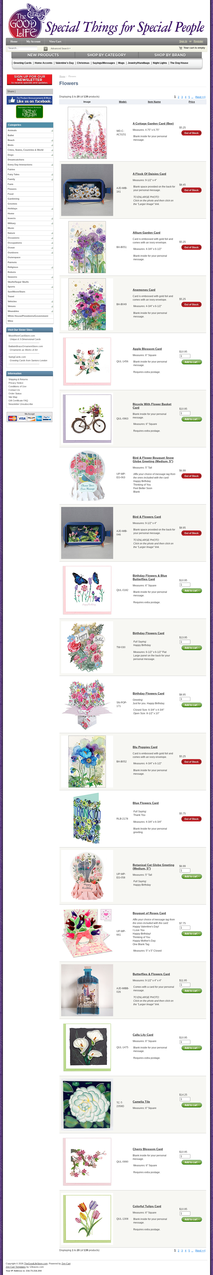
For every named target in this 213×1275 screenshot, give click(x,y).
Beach (11, 140)
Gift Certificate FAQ (18, 400)
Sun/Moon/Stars (16, 291)
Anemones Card (144, 289)
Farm (10, 184)
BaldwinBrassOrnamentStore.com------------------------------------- (26, 350)
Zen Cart (66, 1263)
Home (13, 41)
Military (12, 223)
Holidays (12, 208)
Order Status (15, 393)
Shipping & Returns (18, 379)
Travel (11, 296)
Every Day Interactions (20, 164)
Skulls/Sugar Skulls (18, 282)
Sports (11, 286)
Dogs (11, 155)
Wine (10, 321)
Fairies (11, 169)
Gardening (13, 198)
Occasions (13, 238)
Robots (12, 272)
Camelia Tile (141, 1101)
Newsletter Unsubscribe (21, 404)
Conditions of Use (17, 386)
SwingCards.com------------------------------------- (28, 360)
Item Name (154, 102)
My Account (33, 41)
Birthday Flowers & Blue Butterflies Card (150, 577)
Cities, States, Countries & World (25, 150)
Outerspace (14, 257)
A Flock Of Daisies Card (149, 173)
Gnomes (12, 203)
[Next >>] (200, 97)
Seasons (12, 277)
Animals (12, 130)
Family (11, 179)
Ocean (11, 247)
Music (11, 228)
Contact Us (14, 390)
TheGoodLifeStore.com (36, 1263)
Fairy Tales (13, 174)
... (192, 97)
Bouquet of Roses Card (149, 913)
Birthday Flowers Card (148, 633)
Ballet (11, 135)
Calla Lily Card (143, 1034)
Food (11, 194)
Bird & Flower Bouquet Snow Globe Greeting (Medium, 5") (153, 459)
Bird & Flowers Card (147, 516)
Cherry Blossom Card (148, 1149)
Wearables (13, 311)
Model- (123, 102)
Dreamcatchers (16, 159)
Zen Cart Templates (16, 1267)
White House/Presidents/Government (28, 316)
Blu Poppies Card (145, 747)
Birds (11, 145)
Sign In (183, 41)
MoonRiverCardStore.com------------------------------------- (25, 339)
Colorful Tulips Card (147, 1206)
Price (192, 102)
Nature (11, 233)
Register (198, 41)
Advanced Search (60, 48)
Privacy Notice (16, 383)
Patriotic (12, 262)
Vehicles (12, 301)
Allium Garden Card (146, 232)
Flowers (12, 189)
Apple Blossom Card (147, 348)
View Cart (55, 41)
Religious (13, 267)
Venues (12, 306)
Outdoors (13, 252)
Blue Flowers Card (146, 803)
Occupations (15, 243)
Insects (12, 218)
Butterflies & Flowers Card (151, 974)
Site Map (13, 397)
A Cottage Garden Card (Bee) (153, 123)
